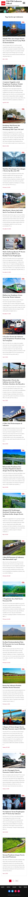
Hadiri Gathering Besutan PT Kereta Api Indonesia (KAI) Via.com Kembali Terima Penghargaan (14, 253)
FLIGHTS (2, 887)
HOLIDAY (14, 887)
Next (17, 880)
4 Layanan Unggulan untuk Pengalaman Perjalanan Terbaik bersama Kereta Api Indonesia (13, 84)
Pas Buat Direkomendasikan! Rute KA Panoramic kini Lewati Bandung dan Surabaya (14, 644)
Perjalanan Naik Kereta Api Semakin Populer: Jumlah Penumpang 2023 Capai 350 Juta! (13, 127)
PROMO (25, 887)
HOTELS (8, 887)
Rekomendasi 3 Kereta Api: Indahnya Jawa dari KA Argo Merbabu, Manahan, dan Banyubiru (14, 382)
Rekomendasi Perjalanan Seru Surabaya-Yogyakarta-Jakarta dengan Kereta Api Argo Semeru (13, 468)
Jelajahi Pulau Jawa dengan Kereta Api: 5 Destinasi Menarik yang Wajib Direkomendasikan (14, 40)
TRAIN (20, 887)
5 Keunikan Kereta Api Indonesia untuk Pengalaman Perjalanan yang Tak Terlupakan (14, 338)
